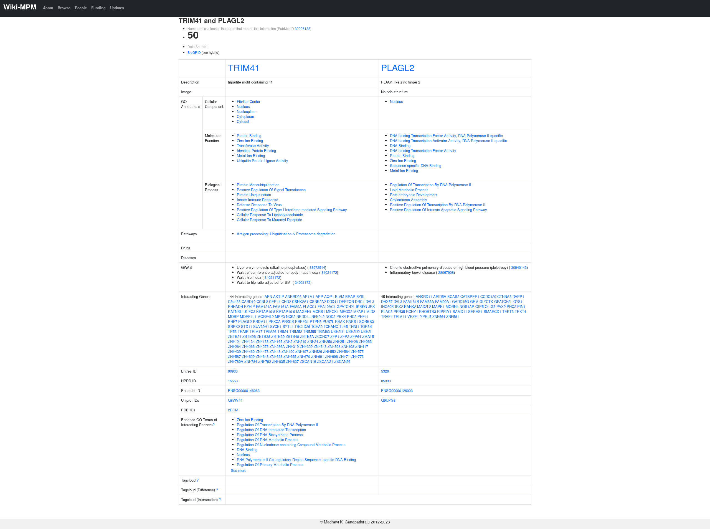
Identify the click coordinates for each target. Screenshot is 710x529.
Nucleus (243, 106)
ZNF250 (325, 341)
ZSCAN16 (308, 361)
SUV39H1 (261, 326)
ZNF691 (317, 356)
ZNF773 (357, 356)
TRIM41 (244, 67)
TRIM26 (269, 331)
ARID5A (439, 296)
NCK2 (290, 316)
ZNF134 (248, 341)
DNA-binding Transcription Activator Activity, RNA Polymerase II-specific (448, 140)
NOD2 (330, 316)
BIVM (339, 296)
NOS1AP (467, 306)
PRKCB (288, 321)
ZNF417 (361, 346)
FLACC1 (309, 306)
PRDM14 (260, 321)
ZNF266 (248, 346)
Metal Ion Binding (251, 155)
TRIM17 (256, 331)
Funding (98, 7)
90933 (233, 371)
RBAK (340, 321)
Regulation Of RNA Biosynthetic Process (270, 434)
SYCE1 (276, 326)
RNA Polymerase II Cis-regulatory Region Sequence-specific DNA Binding (296, 459)
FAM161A (281, 306)
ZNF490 (288, 351)
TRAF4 (386, 316)
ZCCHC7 (322, 336)
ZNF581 (452, 316)
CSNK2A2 (318, 301)
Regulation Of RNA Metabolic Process (267, 439)
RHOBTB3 (427, 311)
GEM (474, 301)
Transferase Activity (253, 145)
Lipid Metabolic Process (409, 189)
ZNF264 (234, 346)
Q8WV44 (235, 400)
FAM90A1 (443, 301)
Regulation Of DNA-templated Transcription (271, 429)
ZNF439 (234, 351)
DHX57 (386, 301)
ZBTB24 (234, 336)
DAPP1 (518, 296)
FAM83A (427, 301)
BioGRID (194, 52)
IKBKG (361, 306)
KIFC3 (250, 311)
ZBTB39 (278, 336)
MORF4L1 (248, 316)
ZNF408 (347, 346)
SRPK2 (234, 326)
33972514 (317, 267)
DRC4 (359, 301)
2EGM (233, 409)
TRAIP (243, 331)
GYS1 (518, 301)
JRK (371, 306)
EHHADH (235, 306)
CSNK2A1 (300, 301)
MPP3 (280, 316)
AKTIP (278, 296)
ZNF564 (343, 351)
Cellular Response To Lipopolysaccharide (270, 214)
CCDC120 (488, 296)
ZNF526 (315, 351)
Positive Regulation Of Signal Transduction (271, 189)
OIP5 (479, 306)
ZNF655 (289, 356)
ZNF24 (312, 341)
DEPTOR (346, 301)
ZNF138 (262, 341)
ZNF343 (320, 346)
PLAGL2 (397, 67)
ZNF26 (352, 341)
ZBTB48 (292, 336)
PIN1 (521, 306)
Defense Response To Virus (259, 204)
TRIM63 (323, 331)
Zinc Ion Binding (250, 140)
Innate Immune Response (257, 199)
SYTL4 (288, 326)
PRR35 (399, 311)
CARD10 (248, 301)
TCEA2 (317, 326)
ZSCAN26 (342, 361)
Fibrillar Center (248, 101)
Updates (117, 7)
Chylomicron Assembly (408, 199)
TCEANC (331, 326)
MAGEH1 (303, 311)
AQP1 (329, 296)
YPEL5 (425, 316)
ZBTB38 (263, 336)
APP (319, 296)
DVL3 (370, 301)
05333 (386, 380)
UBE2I (366, 331)
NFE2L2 (317, 316)
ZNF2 (287, 341)
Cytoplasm (245, 116)
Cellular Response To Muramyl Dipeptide (269, 219)
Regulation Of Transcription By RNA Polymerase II (430, 184)
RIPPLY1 (444, 311)
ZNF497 (301, 351)
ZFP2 (344, 336)
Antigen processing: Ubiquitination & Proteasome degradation (286, 233)
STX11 (246, 326)
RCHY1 (412, 311)
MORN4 (452, 306)
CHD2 (286, 301)
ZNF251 (339, 341)
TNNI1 (354, 326)
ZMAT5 (368, 336)
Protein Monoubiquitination (258, 184)
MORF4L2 (265, 316)
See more (238, 470)
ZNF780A (235, 361)
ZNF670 (303, 356)
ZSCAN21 (325, 361)
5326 (385, 371)
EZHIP (249, 306)
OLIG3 (490, 306)
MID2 (370, 311)
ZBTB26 (249, 336)
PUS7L (328, 321)
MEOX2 (346, 311)
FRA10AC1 (327, 306)
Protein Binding (249, 135)
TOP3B (366, 326)
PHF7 (232, 321)
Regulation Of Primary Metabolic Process (270, 464)
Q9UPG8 (388, 400)
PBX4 (341, 316)
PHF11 (363, 316)
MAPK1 (438, 306)
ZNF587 (234, 356)
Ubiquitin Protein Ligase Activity (262, 160)
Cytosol (243, 121)
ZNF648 (262, 356)
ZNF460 (248, 351)
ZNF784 (250, 361)
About (48, 7)
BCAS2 (453, 296)
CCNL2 (262, 301)
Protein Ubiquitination (254, 194)
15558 (233, 380)
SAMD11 (460, 311)
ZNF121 (234, 341)
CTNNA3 (504, 296)
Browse (64, 7)
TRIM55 (309, 331)
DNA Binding (400, 145)
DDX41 (332, 301)
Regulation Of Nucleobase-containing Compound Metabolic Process (291, 444)
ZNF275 (262, 346)
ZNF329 (306, 346)
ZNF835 (278, 361)
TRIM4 (282, 331)
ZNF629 (248, 356)
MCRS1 (319, 311)
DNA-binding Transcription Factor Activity (423, 150)
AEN (268, 296)
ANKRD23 (293, 296)
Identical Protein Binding (256, 150)
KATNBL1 (236, 311)
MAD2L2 (424, 306)
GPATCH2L (346, 306)
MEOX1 (332, 311)
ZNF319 (292, 346)
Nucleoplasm (247, 111)
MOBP (233, 316)
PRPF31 (302, 321)
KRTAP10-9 (285, 311)
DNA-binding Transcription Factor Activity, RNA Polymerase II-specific (446, 135)
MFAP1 (359, 311)
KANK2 (410, 306)
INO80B (387, 306)
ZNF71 (344, 356)
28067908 (446, 272)
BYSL (360, 296)
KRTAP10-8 (265, 311)
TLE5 (343, 326)
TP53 (232, 331)
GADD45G (460, 301)
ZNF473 (262, 351)
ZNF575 (357, 351)
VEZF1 (413, 316)
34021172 (329, 272)
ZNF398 (334, 346)
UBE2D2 (353, 331)
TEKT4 (520, 311)
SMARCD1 (492, 311)
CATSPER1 (469, 296)
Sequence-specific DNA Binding (415, 165)
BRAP (350, 296)
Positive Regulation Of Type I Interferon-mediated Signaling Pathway (292, 209)
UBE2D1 (338, 331)
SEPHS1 (475, 311)
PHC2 (351, 316)
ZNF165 (276, 341)
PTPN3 (315, 321)
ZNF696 (331, 356)
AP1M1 (309, 296)
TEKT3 (508, 311)
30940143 (519, 267)
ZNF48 (275, 351)
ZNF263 (365, 341)
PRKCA (274, 321)
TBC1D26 (302, 326)
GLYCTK (486, 301)
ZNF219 (299, 341)
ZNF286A (277, 346)
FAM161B (411, 301)
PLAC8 (386, 311)
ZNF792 (264, 361)
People (81, 7)
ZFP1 (334, 336)
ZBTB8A (307, 336)
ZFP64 (355, 336)
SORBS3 (366, 321)
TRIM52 (295, 331)
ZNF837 (292, 361)
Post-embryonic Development (413, 194)
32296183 (302, 28)
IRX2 (399, 306)
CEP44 (274, 301)
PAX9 (501, 306)
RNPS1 (352, 321)
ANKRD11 (424, 296)
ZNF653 (276, 356)
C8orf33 (234, 301)
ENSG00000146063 (244, 390)
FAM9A (296, 306)
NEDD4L (303, 316)
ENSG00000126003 (397, 390)
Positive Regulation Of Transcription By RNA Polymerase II (437, 204)
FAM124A (264, 306)
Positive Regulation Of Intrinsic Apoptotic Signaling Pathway (438, 209)
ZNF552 (329, 351)
